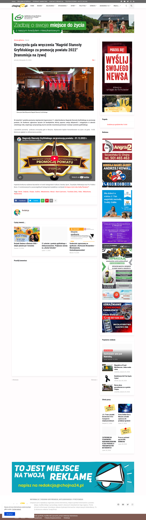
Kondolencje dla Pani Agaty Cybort (123, 377)
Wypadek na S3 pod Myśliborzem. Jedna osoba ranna (122, 367)
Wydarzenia (18, 193)
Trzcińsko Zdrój (72, 191)
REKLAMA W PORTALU (24, 1)
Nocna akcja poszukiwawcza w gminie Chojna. (122, 387)
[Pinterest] (47, 200)
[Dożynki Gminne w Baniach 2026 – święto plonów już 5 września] (27, 234)
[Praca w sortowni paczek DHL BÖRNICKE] (125, 431)
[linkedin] (133, 1)
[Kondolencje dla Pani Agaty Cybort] (107, 378)
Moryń (52, 191)
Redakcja (67, 518)
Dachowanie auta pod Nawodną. (113, 355)
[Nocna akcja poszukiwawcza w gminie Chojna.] (107, 387)
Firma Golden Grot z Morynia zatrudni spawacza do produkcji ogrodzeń (124, 418)
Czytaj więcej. (16, 509)
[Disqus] (54, 291)
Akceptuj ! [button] (9, 514)
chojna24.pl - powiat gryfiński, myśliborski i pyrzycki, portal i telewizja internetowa (51, 516)
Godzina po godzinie (114, 124)
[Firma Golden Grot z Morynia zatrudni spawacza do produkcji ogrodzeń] (125, 408)
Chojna (31, 191)
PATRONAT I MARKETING (40, 1)
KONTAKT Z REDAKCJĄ (56, 1)
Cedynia (25, 191)
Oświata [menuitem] (92, 6)
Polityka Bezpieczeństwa (53, 518)
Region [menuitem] (39, 6)
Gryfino (37, 191)
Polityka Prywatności (35, 518)
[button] (126, 6)
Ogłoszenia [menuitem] (50, 6)
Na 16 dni (124, 124)
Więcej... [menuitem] (116, 6)
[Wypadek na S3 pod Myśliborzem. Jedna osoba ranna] (107, 367)
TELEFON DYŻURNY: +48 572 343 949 (76, 1)
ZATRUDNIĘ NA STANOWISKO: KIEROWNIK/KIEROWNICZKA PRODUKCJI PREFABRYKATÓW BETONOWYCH (109, 443)
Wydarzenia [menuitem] (62, 6)
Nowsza (15, 380)
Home (13, 1)
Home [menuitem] (32, 6)
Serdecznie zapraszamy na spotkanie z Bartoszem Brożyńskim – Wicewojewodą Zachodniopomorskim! (82, 246)
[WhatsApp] (42, 200)
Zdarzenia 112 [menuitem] (104, 6)
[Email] (51, 200)
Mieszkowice (45, 191)
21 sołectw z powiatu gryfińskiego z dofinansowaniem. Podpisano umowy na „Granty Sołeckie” (54, 245)
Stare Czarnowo (61, 191)
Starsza (93, 380)
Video (80, 191)
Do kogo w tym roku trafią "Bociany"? (77, 187)
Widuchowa (87, 191)
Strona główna (19, 40)
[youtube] (124, 1)
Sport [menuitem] (73, 6)
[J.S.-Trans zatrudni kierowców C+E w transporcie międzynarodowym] (109, 408)
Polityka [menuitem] (82, 6)
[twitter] (127, 1)
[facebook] (121, 1)
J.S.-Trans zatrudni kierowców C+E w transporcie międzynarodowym (108, 418)
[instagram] (130, 1)
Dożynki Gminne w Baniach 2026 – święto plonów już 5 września (26, 244)
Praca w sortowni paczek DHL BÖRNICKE (123, 440)
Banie (27, 40)
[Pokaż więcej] (55, 200)
